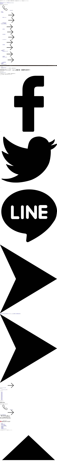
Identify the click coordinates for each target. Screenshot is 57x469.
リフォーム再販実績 (3, 23)
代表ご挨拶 (4, 34)
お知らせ (2, 63)
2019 (1, 396)
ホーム (2, 11)
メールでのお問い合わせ (3, 414)
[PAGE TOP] (28, 463)
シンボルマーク (4, 39)
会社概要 (4, 44)
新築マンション (4, 17)
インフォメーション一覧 (3, 387)
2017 (1, 397)
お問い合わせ (1, 3)
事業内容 (2, 50)
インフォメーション (3, 72)
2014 (1, 399)
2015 (1, 398)
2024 (1, 393)
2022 (1, 394)
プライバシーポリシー (4, 64)
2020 (1, 395)
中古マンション (4, 22)
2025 (1, 392)
